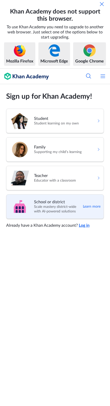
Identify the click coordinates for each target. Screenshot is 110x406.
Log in (84, 225)
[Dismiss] (102, 4)
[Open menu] (103, 76)
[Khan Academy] (24, 76)
